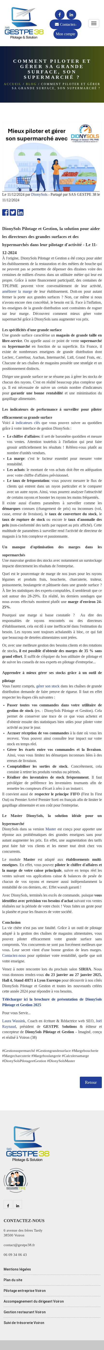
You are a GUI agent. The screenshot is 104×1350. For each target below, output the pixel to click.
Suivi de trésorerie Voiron (24, 1323)
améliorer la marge (17, 291)
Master (50, 829)
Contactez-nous (68, 25)
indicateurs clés (28, 423)
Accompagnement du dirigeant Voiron (34, 1301)
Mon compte (65, 34)
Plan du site (13, 1280)
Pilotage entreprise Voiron (25, 1291)
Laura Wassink (13, 1021)
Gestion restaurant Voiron (25, 1312)
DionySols (39, 194)
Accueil (13, 84)
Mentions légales (17, 1269)
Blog (31, 84)
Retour (91, 1082)
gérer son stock (48, 686)
